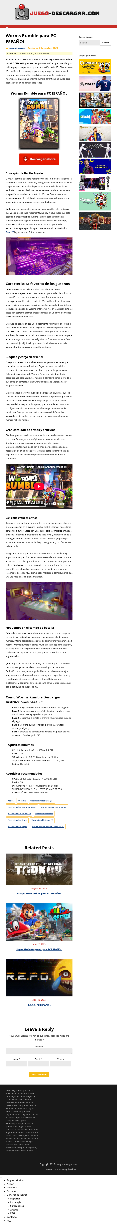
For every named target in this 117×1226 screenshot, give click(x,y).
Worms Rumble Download (19, 813)
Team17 (10, 232)
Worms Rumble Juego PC (42, 820)
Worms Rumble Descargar (41, 800)
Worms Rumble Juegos (17, 826)
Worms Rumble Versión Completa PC (48, 826)
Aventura (22, 800)
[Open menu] (7, 27)
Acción (11, 800)
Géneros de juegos (17, 1194)
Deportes (15, 1198)
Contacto (48, 1169)
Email (38, 1059)
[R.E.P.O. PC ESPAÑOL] (39, 976)
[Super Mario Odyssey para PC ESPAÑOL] (39, 920)
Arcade (14, 1209)
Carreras (11, 1191)
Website (60, 1059)
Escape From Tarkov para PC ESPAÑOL (39, 893)
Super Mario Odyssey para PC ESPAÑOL (39, 949)
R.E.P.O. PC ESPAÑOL (39, 1005)
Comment (39, 1046)
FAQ (9, 1220)
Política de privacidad (65, 1169)
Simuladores (17, 1205)
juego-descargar (17, 47)
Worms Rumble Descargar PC (53, 807)
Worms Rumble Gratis (17, 820)
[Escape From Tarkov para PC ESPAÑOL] (39, 868)
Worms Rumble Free (44, 813)
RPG (12, 1213)
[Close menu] (1, 1177)
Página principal (15, 1180)
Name (16, 1059)
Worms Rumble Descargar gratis (22, 807)
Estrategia (15, 1202)
